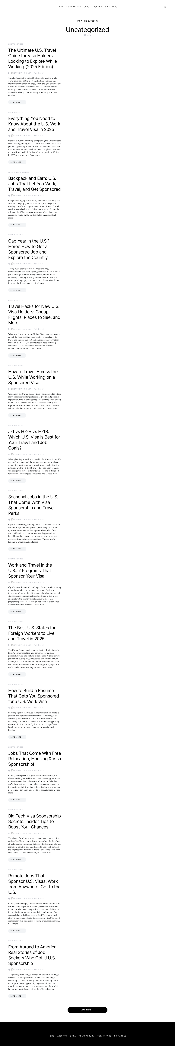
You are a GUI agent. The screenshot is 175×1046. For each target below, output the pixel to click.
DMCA (73, 1036)
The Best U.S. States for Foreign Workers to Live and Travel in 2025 (32, 633)
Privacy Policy (86, 1036)
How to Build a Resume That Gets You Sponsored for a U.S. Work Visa (33, 696)
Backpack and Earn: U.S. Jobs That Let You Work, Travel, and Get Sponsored (34, 184)
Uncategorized (15, 44)
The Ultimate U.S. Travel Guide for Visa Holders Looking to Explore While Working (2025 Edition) (32, 58)
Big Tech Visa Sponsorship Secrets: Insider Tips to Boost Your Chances (34, 821)
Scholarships (73, 7)
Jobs (86, 7)
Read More (16, 102)
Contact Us (111, 7)
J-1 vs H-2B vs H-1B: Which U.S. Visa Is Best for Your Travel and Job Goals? (34, 440)
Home (60, 7)
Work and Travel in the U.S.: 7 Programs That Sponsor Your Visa (30, 570)
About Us (97, 7)
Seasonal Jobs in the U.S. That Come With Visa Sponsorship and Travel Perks (33, 505)
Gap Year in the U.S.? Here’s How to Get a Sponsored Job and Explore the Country (28, 249)
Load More (86, 1010)
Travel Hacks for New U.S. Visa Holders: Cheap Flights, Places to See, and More (34, 314)
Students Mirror (22, 73)
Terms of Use (104, 1036)
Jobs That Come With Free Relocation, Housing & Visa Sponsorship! (34, 758)
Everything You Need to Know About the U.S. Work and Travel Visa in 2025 (34, 124)
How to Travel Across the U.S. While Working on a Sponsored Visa (33, 377)
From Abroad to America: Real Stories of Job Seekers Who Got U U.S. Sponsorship (33, 955)
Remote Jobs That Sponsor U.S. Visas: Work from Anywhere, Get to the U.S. (34, 884)
